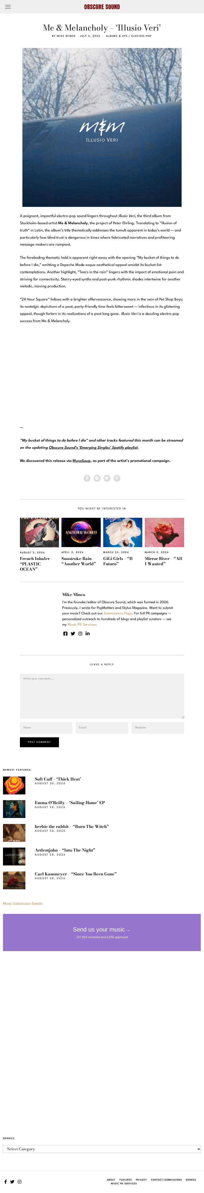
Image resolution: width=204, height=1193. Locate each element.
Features (125, 1180)
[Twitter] (106, 478)
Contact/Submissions (166, 1180)
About (111, 1180)
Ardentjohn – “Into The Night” (65, 850)
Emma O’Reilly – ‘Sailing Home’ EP (70, 802)
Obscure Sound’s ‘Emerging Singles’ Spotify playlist (93, 448)
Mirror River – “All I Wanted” (163, 561)
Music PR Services (124, 1184)
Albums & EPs (117, 36)
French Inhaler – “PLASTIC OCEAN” (36, 563)
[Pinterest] (116, 478)
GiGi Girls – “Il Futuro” (118, 561)
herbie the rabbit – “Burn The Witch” (72, 826)
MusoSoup (82, 461)
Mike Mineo (66, 36)
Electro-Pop (141, 36)
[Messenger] (97, 478)
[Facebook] (87, 478)
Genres (191, 1180)
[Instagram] (80, 633)
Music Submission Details (23, 903)
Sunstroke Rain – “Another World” (78, 561)
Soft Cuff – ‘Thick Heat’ (58, 779)
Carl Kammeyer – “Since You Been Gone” (76, 874)
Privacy (141, 1180)
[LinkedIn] (87, 633)
